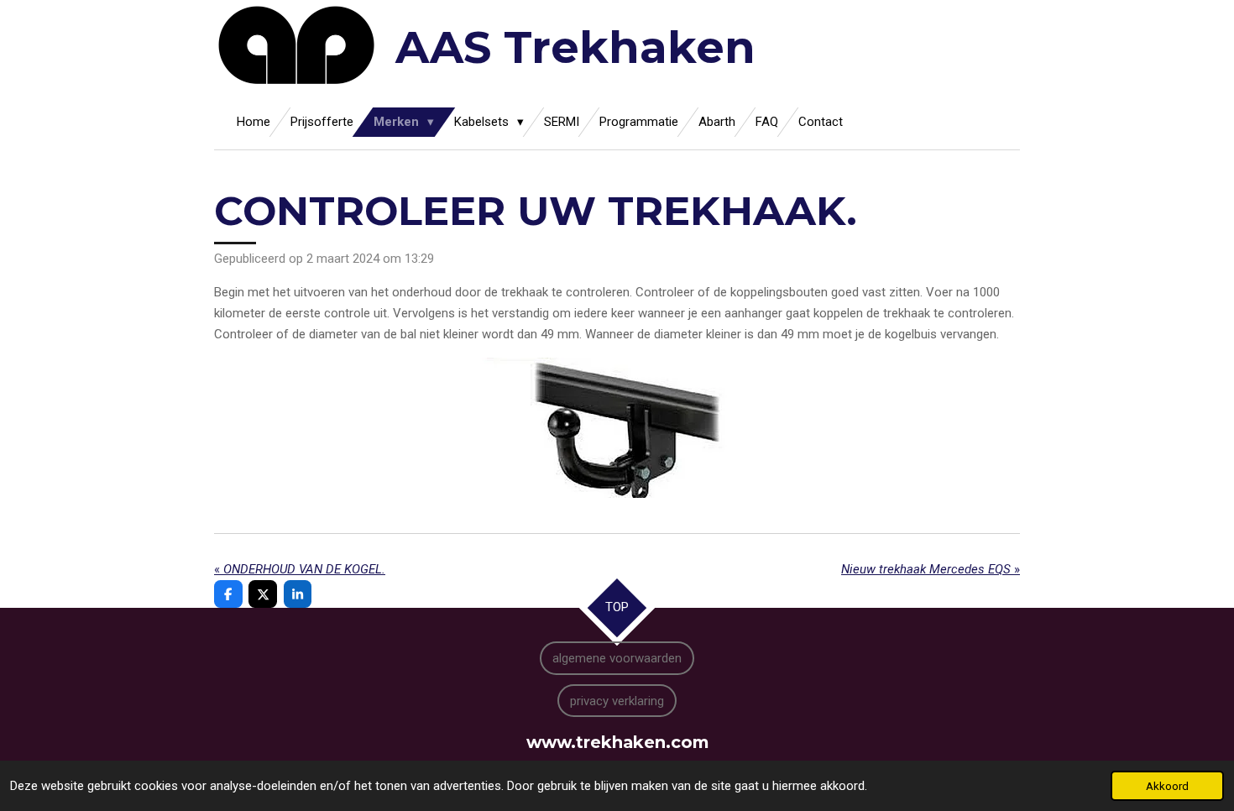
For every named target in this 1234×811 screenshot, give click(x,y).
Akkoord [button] (1167, 786)
